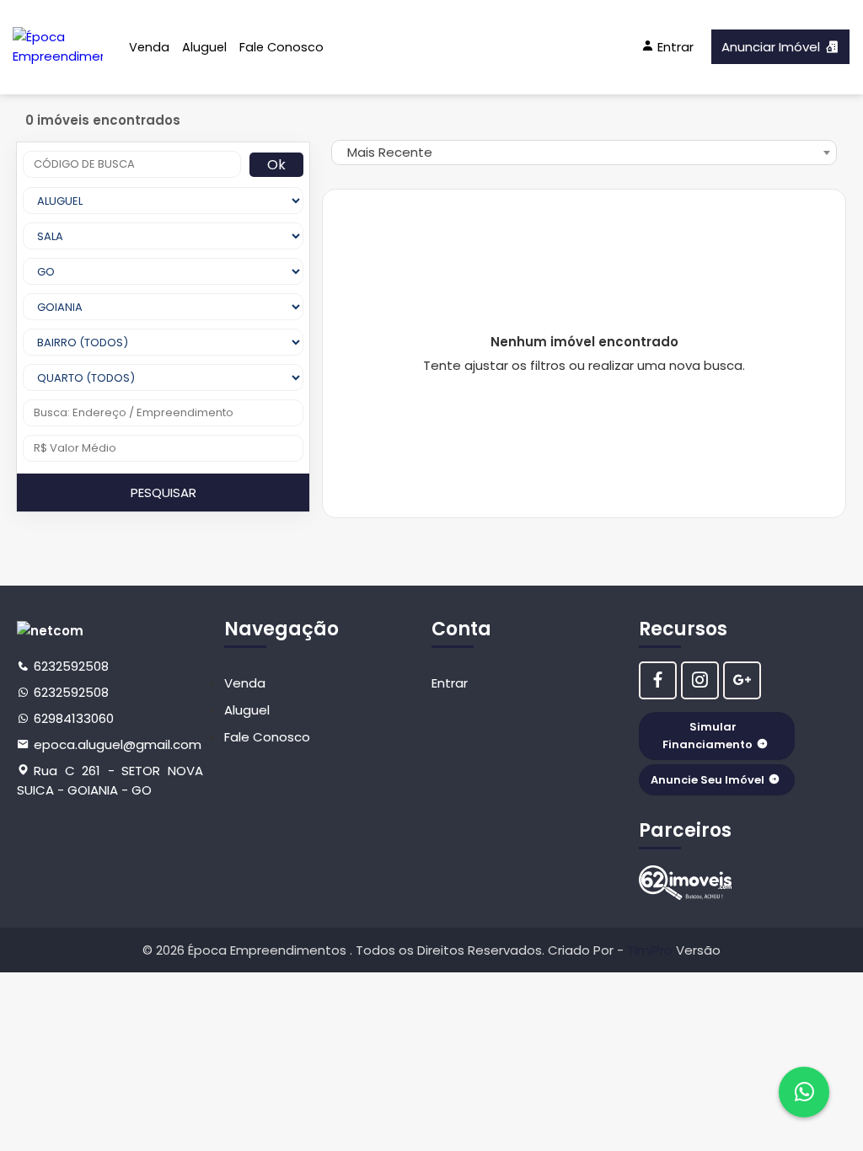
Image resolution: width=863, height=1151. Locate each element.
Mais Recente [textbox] (389, 152)
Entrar (450, 683)
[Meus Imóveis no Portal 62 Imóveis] (685, 882)
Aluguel (204, 47)
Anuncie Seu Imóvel (707, 780)
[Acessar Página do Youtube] (742, 680)
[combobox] (584, 152)
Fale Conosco (281, 47)
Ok (276, 164)
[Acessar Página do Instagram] (700, 680)
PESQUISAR (163, 492)
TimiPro (651, 950)
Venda (149, 47)
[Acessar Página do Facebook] (658, 680)
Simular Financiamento (707, 735)
